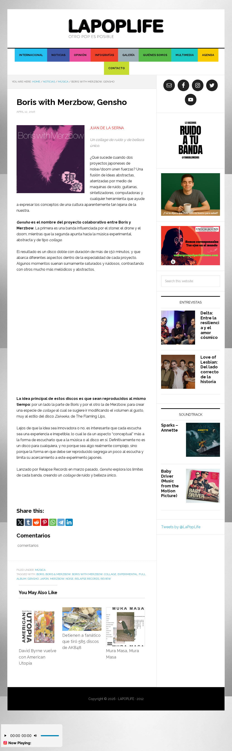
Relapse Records (87, 578)
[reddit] (36, 522)
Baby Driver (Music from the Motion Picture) (170, 483)
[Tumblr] (28, 522)
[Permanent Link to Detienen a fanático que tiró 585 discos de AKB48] (81, 610)
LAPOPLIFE (116, 28)
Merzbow (57, 578)
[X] (20, 522)
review (106, 578)
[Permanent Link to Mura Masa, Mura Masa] (125, 610)
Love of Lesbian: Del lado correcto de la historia (210, 369)
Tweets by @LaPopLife (180, 527)
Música (40, 569)
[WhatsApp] (52, 522)
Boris (40, 574)
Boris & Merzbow (58, 574)
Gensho (33, 578)
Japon (44, 578)
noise (69, 578)
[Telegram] (61, 522)
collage (110, 574)
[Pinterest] (44, 522)
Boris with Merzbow (87, 574)
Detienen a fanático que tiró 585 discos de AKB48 (81, 641)
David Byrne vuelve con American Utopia (37, 657)
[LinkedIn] (69, 522)
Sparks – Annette (169, 428)
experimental (128, 574)
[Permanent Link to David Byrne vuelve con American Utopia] (38, 610)
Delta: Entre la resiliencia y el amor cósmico (210, 325)
